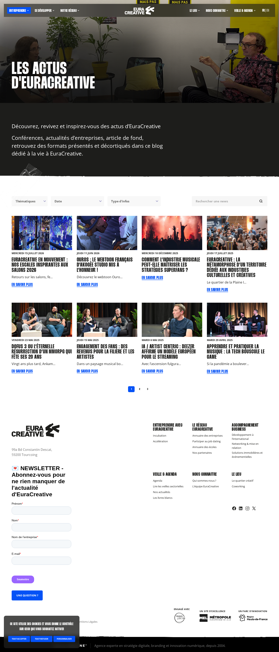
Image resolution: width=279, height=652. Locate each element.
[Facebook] (234, 508)
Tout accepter (19, 639)
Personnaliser (64, 639)
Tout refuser (41, 639)
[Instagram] (247, 508)
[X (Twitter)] (254, 508)
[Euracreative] (139, 10)
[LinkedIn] (240, 508)
